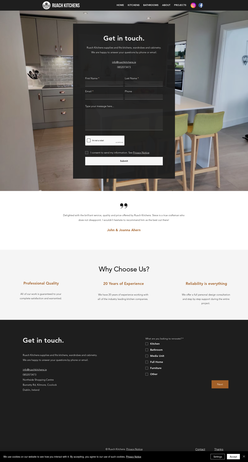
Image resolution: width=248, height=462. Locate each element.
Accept (233, 456)
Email (88, 91)
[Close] (244, 456)
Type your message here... (99, 106)
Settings (217, 456)
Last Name (131, 78)
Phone (128, 91)
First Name (91, 78)
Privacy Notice (134, 449)
